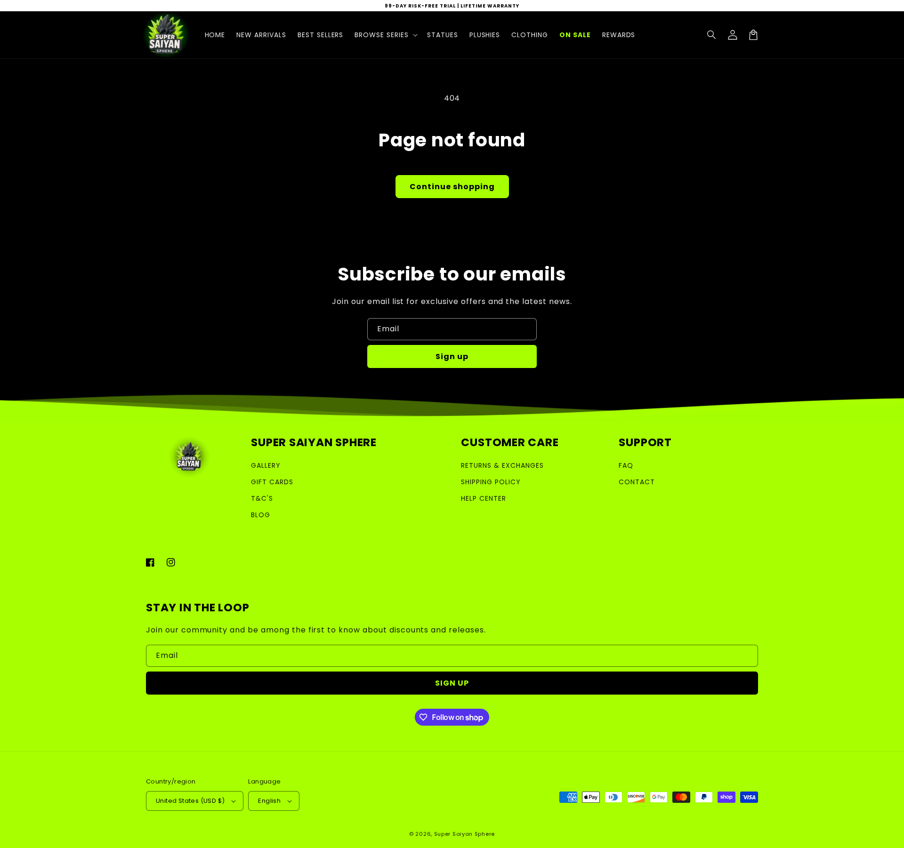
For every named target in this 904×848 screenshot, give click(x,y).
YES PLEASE (452, 549)
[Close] (601, 291)
